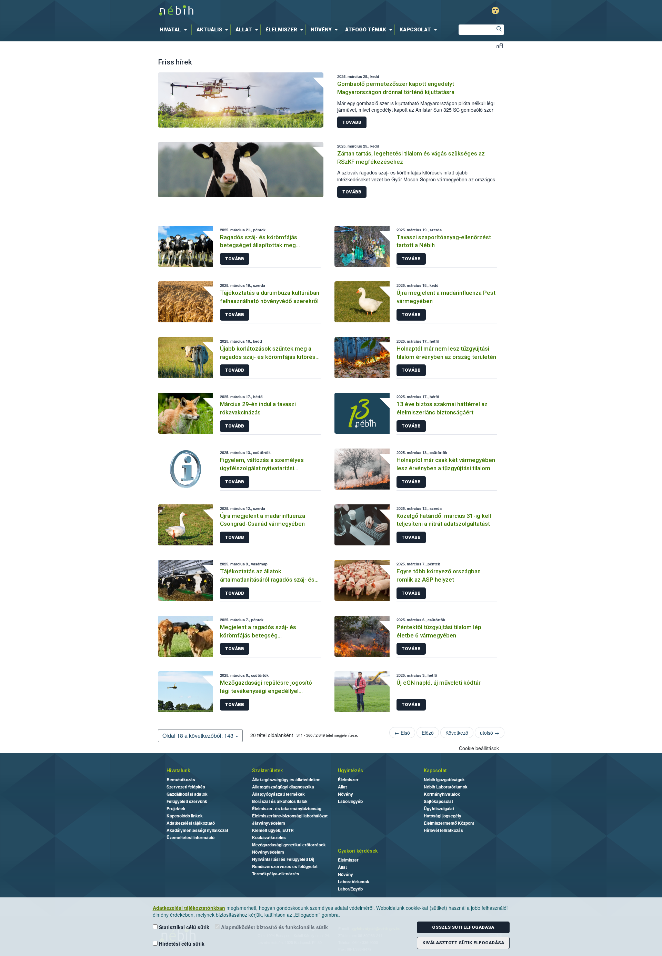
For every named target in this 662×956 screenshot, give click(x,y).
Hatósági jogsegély (442, 816)
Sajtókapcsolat (438, 801)
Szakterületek (267, 770)
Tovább (351, 122)
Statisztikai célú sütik (183, 927)
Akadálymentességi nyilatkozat (197, 830)
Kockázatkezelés (269, 837)
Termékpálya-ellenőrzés (275, 874)
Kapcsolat (435, 770)
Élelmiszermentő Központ (449, 823)
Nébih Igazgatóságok (444, 779)
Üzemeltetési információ (190, 837)
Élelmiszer (348, 779)
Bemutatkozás (181, 779)
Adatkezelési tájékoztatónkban (189, 907)
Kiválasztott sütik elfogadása (463, 942)
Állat (342, 787)
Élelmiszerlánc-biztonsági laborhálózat (290, 816)
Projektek (176, 808)
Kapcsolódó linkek (185, 816)
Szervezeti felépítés (186, 787)
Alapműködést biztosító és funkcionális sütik (274, 927)
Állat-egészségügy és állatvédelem (286, 779)
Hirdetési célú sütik (181, 943)
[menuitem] (175, 29)
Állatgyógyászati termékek (278, 794)
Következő (456, 732)
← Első (402, 732)
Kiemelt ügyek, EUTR (273, 830)
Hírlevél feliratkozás (443, 830)
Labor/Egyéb (350, 801)
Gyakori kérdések (358, 851)
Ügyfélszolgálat (439, 808)
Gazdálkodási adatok (187, 794)
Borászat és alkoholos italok (280, 801)
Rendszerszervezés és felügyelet (285, 866)
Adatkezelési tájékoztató (191, 823)
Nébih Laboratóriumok (446, 787)
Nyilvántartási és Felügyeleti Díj (283, 859)
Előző (428, 732)
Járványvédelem (268, 823)
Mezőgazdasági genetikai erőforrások (289, 845)
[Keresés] (499, 29)
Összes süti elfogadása (463, 927)
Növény (345, 794)
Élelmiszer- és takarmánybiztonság (286, 808)
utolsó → (489, 732)
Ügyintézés (350, 770)
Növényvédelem (268, 852)
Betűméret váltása (499, 45)
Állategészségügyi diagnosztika (283, 787)
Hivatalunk (178, 770)
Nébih (257, 10)
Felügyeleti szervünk (187, 801)
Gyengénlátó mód (495, 10)
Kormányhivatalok (442, 794)
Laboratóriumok (353, 881)
